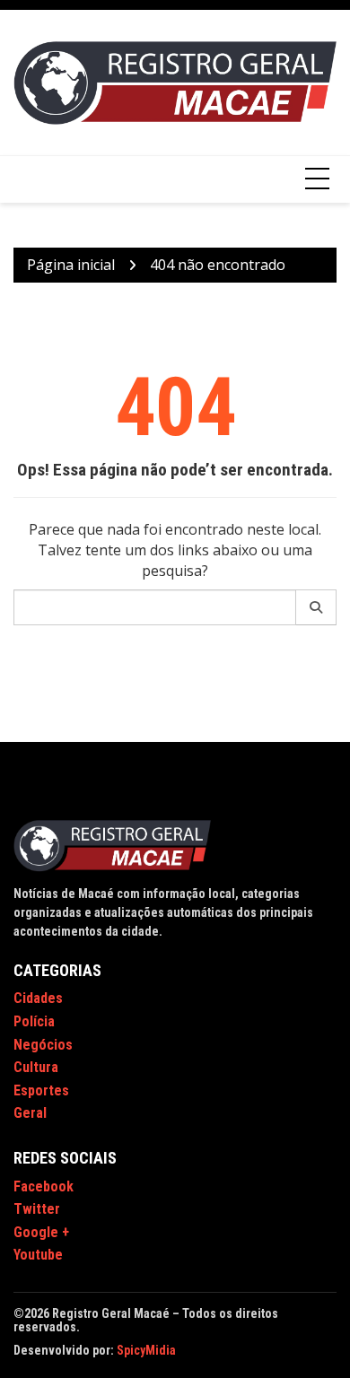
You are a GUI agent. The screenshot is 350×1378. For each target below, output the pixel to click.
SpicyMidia (146, 1350)
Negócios (43, 1044)
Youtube (38, 1254)
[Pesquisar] (316, 607)
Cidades (38, 998)
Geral (30, 1112)
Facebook (43, 1186)
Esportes (41, 1090)
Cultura (35, 1067)
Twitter (36, 1208)
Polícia (34, 1021)
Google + (41, 1232)
